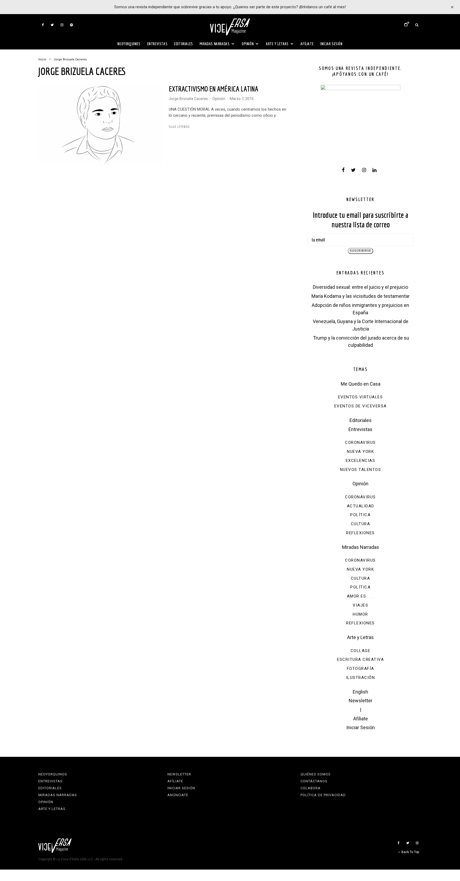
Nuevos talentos (360, 469)
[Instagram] (62, 25)
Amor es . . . (360, 596)
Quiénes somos (316, 774)
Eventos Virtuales (360, 397)
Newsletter (360, 700)
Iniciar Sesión (331, 43)
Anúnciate (177, 795)
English (360, 692)
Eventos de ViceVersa (360, 406)
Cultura (360, 523)
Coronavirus (360, 442)
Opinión (248, 43)
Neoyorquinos (128, 43)
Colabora (311, 788)
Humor (360, 614)
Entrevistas (157, 43)
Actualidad (360, 506)
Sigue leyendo (179, 127)
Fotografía (360, 668)
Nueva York (360, 451)
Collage (361, 650)
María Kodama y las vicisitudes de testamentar (360, 296)
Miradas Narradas (215, 43)
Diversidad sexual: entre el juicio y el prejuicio (360, 287)
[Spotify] (71, 25)
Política (360, 514)
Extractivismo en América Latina (213, 88)
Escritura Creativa (360, 659)
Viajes (360, 605)
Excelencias (360, 460)
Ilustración (360, 677)
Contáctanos (314, 781)
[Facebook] (43, 25)
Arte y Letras (277, 43)
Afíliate (307, 43)
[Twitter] (52, 25)
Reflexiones (360, 533)
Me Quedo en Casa (360, 384)
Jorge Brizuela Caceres (188, 99)
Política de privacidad (323, 795)
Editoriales (183, 43)
